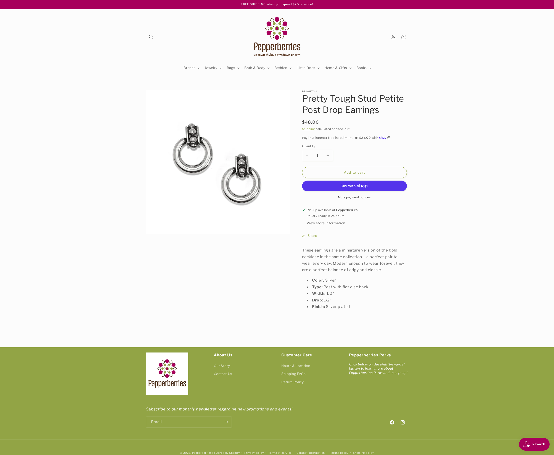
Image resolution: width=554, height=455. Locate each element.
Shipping (308, 129)
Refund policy (339, 452)
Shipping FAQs (293, 374)
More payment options (354, 197)
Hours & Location (295, 366)
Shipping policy (363, 452)
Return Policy (292, 382)
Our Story (222, 366)
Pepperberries (202, 452)
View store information (326, 223)
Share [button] (312, 236)
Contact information (310, 452)
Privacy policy (254, 452)
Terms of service (280, 452)
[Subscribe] (226, 422)
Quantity (309, 146)
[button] (151, 37)
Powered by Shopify (226, 452)
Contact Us (223, 374)
